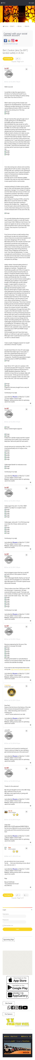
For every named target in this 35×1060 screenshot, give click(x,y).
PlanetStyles (26, 1041)
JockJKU (7, 730)
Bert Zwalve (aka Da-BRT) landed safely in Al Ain (15, 51)
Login (4, 910)
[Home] (19, 14)
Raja (9, 847)
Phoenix (15, 397)
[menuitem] (3, 3)
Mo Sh (10, 811)
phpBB (13, 1041)
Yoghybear (7, 685)
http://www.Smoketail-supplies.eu (20, 669)
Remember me (8, 925)
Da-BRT (6, 68)
